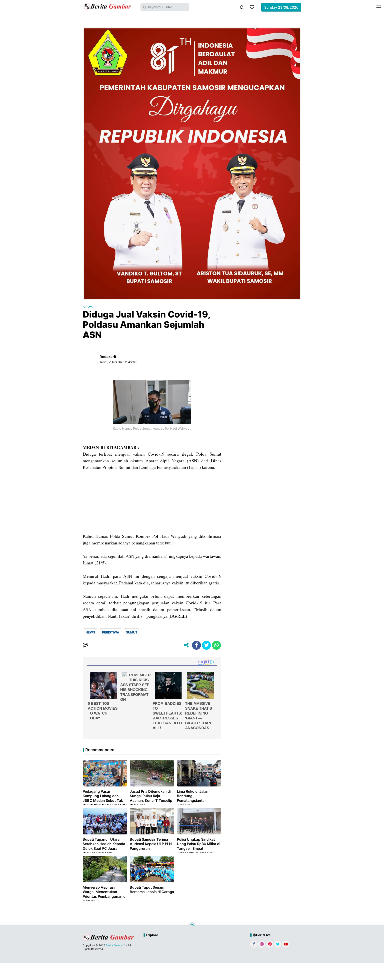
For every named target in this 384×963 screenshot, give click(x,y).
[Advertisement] (152, 502)
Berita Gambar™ (115, 945)
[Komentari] (85, 645)
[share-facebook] (196, 645)
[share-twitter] (206, 645)
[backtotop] (192, 925)
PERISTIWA (110, 632)
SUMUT (131, 632)
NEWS (88, 307)
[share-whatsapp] (216, 645)
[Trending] (252, 7)
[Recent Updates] (241, 7)
